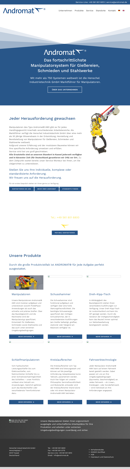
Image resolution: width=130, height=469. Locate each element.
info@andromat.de (61, 455)
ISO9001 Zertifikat (98, 452)
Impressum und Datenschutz (102, 457)
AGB (92, 455)
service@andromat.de (116, 2)
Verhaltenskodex (97, 450)
